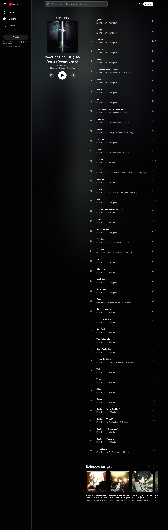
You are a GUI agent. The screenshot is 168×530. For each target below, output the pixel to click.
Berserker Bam (102, 229)
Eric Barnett (135, 173)
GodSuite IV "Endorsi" (105, 439)
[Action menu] (73, 75)
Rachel (99, 59)
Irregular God (102, 30)
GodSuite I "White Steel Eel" (108, 409)
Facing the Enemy (104, 359)
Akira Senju (120, 500)
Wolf (98, 369)
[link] (15, 12)
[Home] (13, 4)
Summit (99, 49)
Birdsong (100, 399)
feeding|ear (112, 133)
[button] (51, 75)
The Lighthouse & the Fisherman (110, 109)
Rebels (99, 219)
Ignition (99, 20)
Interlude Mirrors (103, 319)
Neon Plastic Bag (103, 349)
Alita (98, 199)
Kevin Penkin (63, 18)
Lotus (98, 169)
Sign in (148, 4)
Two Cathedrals (103, 339)
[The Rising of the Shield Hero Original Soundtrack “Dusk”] (142, 481)
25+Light (100, 139)
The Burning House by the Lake (109, 209)
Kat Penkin (113, 113)
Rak (98, 259)
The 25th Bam (102, 449)
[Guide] (4, 4)
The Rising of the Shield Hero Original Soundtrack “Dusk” (142, 498)
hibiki (121, 133)
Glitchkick (100, 269)
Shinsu (99, 129)
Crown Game (101, 289)
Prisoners (100, 249)
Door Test (100, 329)
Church (99, 39)
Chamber (100, 119)
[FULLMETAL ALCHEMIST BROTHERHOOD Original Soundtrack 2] (96, 481)
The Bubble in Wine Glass (107, 69)
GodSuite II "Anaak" (104, 419)
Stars (98, 79)
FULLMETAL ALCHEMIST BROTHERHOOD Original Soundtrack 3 (119, 498)
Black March (101, 279)
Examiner (100, 239)
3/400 (98, 149)
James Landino (125, 173)
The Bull (99, 159)
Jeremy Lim (123, 193)
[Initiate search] (48, 4)
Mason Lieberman (103, 252)
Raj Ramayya (114, 73)
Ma (97, 99)
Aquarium (100, 179)
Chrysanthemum (103, 309)
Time (98, 379)
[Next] (155, 467)
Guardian (100, 89)
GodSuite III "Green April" (107, 429)
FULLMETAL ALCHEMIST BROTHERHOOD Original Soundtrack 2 (96, 498)
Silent (98, 389)
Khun (98, 299)
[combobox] (79, 4)
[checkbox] (153, 21)
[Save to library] (51, 75)
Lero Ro (99, 189)
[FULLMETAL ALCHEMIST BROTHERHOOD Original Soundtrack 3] (119, 481)
